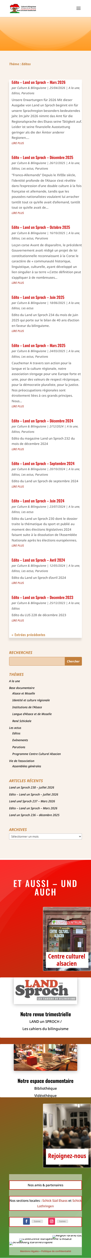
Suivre (37, 1221)
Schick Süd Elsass (55, 1200)
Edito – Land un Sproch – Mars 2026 (38, 82)
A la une (74, 88)
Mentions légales (29, 1251)
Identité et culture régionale (31, 700)
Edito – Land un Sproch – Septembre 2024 (43, 463)
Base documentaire (21, 688)
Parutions (27, 93)
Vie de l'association (21, 761)
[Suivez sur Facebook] (26, 1221)
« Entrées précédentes (28, 634)
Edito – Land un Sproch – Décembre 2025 (42, 157)
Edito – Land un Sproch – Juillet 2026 (33, 794)
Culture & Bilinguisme (31, 88)
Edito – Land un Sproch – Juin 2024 (38, 500)
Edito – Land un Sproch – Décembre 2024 (42, 420)
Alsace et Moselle (23, 693)
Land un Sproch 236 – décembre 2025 (34, 815)
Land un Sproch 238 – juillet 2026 (31, 787)
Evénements (20, 740)
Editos (16, 93)
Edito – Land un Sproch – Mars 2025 (38, 345)
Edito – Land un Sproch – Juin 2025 (38, 297)
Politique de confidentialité (56, 1251)
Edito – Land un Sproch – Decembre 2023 (42, 597)
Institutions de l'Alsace (27, 707)
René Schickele (21, 721)
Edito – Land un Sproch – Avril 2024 (38, 560)
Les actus (27, 168)
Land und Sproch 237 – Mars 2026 (32, 801)
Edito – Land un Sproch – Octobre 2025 (41, 227)
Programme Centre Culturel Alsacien (36, 754)
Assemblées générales (26, 766)
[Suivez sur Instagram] (51, 1221)
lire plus (18, 143)
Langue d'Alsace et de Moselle (32, 714)
